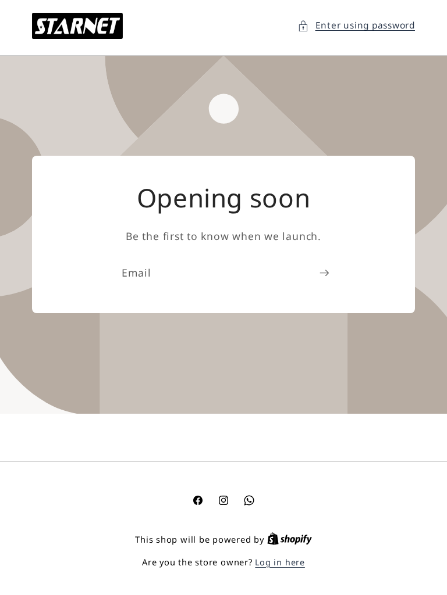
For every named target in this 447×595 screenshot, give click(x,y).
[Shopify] (289, 539)
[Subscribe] (324, 273)
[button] (356, 26)
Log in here (279, 562)
